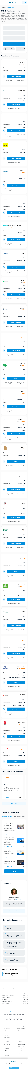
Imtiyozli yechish (21, 48)
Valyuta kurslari (21, 1044)
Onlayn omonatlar (6, 993)
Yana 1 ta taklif (20, 80)
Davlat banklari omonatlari (8, 995)
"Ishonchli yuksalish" (21, 199)
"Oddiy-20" (22, 391)
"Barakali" (22, 308)
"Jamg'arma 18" (21, 584)
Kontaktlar (21, 1050)
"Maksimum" (22, 639)
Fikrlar (21, 1048)
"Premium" (23, 611)
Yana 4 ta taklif (21, 270)
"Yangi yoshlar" (22, 694)
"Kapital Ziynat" (21, 475)
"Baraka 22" (22, 117)
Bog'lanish (7, 1032)
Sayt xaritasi (7, 1037)
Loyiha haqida (7, 1028)
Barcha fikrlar (14, 803)
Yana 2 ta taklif (21, 134)
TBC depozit (4, 999)
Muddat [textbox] (6, 38)
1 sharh (19, 797)
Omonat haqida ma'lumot (9, 81)
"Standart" (23, 253)
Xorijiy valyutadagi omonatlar (8, 988)
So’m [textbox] (5, 33)
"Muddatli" (22, 529)
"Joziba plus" (22, 557)
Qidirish (7, 1030)
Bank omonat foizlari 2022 (7, 1001)
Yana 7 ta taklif (21, 437)
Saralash (14, 43)
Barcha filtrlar (10, 48)
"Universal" (19, 419)
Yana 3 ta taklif (21, 243)
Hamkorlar (7, 1035)
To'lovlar (7, 1050)
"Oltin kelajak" (20, 666)
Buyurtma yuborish (16, 76)
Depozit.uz (3, 7)
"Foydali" (22, 447)
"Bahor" (21, 170)
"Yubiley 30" (22, 363)
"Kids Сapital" (22, 748)
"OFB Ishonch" (22, 336)
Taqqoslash (21, 1046)
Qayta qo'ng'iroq (14, 910)
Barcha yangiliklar (14, 871)
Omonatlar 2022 (5, 1003)
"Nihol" (22, 280)
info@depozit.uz (21, 1053)
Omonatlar (6, 797)
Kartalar (7, 1048)
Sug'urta (7, 1055)
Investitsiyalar (7, 1053)
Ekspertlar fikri (21, 1032)
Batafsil (16, 378)
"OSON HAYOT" (21, 90)
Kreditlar (7, 1046)
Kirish (24, 2)
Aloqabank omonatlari (7, 997)
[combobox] (14, 33)
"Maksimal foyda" (21, 722)
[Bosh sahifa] (12, 2)
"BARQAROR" (22, 62)
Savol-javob (21, 1030)
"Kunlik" (23, 503)
